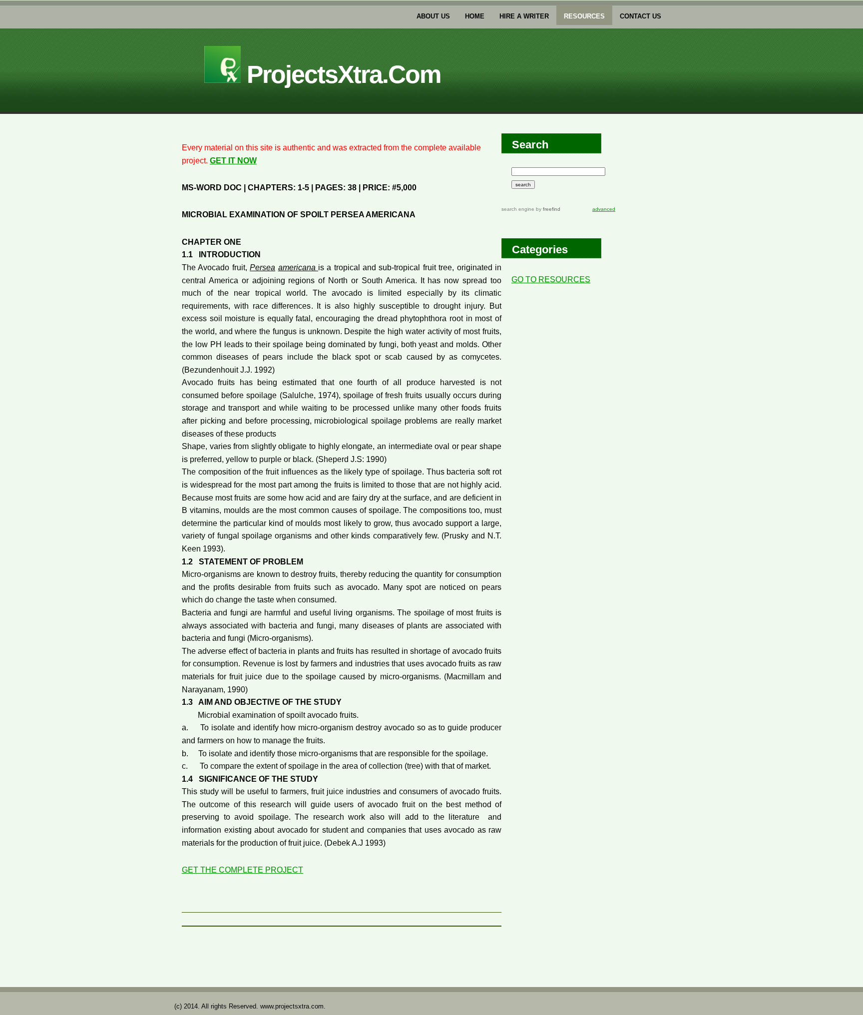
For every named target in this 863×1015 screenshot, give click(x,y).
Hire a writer (524, 16)
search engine (517, 209)
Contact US (640, 16)
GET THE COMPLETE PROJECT (242, 870)
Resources (584, 16)
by (547, 209)
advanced (603, 209)
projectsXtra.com (340, 74)
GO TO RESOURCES (550, 279)
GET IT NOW (233, 160)
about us (433, 16)
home (474, 16)
